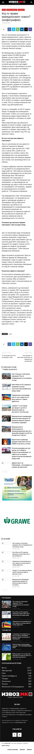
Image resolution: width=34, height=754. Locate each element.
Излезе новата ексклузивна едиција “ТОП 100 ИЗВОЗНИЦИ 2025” (22, 646)
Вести (9, 6)
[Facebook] (9, 29)
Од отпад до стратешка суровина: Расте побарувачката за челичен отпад (22, 545)
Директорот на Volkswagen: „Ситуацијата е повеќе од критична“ (22, 465)
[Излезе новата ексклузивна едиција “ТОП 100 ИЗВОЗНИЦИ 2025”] (6, 647)
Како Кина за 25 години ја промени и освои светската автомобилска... (21, 554)
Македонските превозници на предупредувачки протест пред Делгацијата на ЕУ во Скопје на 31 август (22, 431)
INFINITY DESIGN (5, 745)
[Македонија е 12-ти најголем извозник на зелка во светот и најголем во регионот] (6, 656)
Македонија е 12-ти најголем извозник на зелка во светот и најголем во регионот (21, 655)
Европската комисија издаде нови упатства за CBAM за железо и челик (21, 442)
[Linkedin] (22, 29)
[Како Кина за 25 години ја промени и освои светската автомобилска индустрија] (6, 387)
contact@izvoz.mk (20, 722)
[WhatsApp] (17, 29)
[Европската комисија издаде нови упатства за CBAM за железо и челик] (6, 442)
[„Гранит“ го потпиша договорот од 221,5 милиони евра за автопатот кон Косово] (6, 408)
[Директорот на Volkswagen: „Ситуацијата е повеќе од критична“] (6, 465)
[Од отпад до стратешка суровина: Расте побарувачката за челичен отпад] (6, 376)
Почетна (4, 6)
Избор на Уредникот (11, 9)
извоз (10, 334)
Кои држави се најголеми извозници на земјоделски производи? (24, 358)
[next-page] (6, 472)
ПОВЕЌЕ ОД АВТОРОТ (10, 369)
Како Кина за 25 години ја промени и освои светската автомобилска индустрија (21, 613)
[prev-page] (3, 472)
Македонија (21, 9)
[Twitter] (13, 29)
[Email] (26, 29)
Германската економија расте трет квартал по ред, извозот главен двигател (21, 563)
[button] (3, 2)
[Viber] (30, 29)
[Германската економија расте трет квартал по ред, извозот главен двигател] (6, 397)
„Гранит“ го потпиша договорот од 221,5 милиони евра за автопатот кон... (22, 572)
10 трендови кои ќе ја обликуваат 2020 (9, 356)
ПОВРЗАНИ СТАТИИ (9, 367)
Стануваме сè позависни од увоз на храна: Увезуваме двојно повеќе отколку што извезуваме (21, 636)
